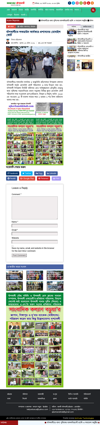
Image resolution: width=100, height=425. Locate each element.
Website (15, 238)
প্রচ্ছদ (12, 26)
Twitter (27, 173)
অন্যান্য (77, 10)
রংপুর (55, 394)
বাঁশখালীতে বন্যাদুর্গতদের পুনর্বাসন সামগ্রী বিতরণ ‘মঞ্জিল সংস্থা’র (14, 286)
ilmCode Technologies (84, 418)
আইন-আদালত (49, 10)
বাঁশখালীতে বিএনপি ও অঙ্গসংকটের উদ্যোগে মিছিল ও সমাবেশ (84, 41)
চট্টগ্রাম (21, 10)
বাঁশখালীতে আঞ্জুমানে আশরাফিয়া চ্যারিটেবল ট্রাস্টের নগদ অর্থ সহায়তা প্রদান (55, 275)
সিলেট (25, 398)
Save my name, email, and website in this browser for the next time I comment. (33, 249)
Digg (40, 173)
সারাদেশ (14, 10)
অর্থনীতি (40, 10)
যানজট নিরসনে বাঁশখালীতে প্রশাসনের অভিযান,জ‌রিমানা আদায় (54, 287)
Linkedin (52, 173)
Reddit (13, 178)
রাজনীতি (33, 10)
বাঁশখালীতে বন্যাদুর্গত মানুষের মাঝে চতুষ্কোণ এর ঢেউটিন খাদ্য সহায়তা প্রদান (34, 275)
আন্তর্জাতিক (59, 10)
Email (15, 230)
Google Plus (28, 178)
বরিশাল (25, 394)
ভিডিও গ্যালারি (73, 394)
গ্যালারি (23, 15)
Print (57, 178)
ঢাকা (8, 398)
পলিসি (86, 398)
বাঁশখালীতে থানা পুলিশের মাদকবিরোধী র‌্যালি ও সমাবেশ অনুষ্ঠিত (55, 20)
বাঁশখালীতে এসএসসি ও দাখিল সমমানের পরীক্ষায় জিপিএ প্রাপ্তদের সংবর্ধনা (80, 49)
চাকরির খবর (69, 10)
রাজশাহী (41, 394)
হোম (8, 10)
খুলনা (55, 398)
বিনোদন (16, 15)
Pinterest (44, 178)
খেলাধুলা (9, 15)
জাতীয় (27, 10)
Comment (16, 194)
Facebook (13, 173)
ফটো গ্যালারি (72, 398)
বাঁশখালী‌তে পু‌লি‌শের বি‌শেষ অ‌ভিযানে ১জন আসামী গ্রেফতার (34, 287)
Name (15, 222)
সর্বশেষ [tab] (74, 27)
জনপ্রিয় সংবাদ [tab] (87, 27)
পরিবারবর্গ (87, 394)
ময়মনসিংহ (41, 398)
